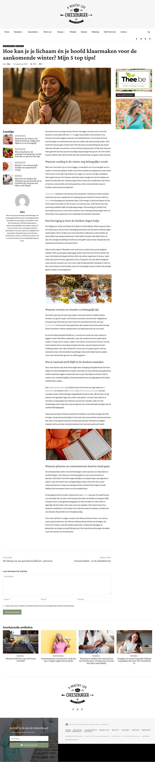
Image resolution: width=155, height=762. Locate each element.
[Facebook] (136, 39)
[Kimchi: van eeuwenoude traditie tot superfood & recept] (8, 166)
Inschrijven (30, 745)
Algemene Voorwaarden (97, 736)
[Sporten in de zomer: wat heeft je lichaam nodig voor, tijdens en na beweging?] (8, 139)
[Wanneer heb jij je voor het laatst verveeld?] (20, 641)
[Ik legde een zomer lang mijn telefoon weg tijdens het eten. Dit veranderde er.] (134, 641)
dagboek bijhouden (57, 387)
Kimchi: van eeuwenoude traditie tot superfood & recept (26, 167)
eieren (47, 200)
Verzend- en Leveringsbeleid (126, 736)
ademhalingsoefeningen (88, 390)
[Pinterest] (132, 64)
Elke (8, 64)
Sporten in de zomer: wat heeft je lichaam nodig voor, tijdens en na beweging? (27, 140)
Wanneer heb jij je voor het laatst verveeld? (21, 659)
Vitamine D (50, 194)
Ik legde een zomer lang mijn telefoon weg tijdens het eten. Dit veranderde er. (134, 660)
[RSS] (145, 39)
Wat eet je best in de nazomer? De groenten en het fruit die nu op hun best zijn (28, 154)
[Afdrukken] (143, 64)
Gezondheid (9, 46)
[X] (150, 39)
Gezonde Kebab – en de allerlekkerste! (92, 560)
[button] (148, 32)
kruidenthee (50, 325)
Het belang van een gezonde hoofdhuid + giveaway (27, 560)
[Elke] (22, 201)
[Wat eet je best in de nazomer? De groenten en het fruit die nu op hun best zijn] (8, 153)
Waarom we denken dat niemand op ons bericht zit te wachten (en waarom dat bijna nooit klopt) (28, 182)
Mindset (19, 46)
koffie (71, 134)
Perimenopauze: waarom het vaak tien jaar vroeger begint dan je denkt (58, 659)
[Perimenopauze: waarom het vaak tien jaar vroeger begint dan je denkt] (58, 641)
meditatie (72, 390)
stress (85, 495)
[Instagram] (141, 39)
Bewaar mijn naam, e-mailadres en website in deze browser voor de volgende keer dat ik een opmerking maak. (40, 606)
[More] (149, 64)
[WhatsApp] (138, 64)
